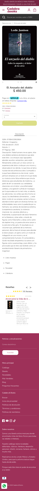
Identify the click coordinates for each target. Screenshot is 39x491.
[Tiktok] (14, 420)
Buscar (4, 397)
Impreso (7, 111)
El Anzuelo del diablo (20, 23)
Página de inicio (6, 23)
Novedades (6, 375)
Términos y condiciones (11, 408)
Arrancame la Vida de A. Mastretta (22, 298)
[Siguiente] (36, 82)
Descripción (19, 134)
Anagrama (7, 108)
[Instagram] (11, 420)
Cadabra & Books (18, 485)
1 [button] (18, 82)
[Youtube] (7, 420)
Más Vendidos (7, 378)
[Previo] (3, 82)
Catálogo (5, 367)
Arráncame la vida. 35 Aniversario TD (9, 312)
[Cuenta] (29, 9)
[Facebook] (3, 420)
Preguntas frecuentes (10, 386)
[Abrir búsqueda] (4, 17)
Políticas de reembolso (11, 412)
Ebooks (5, 371)
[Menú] (3, 10)
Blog (4, 382)
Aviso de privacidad (9, 401)
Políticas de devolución (11, 405)
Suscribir (10, 352)
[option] (19, 53)
